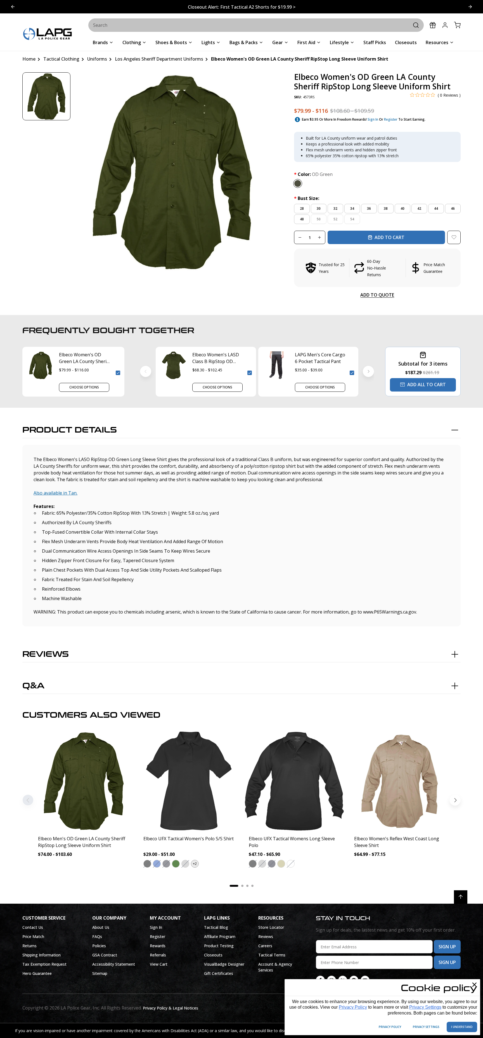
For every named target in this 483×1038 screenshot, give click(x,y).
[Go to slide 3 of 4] (13, 7)
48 (302, 219)
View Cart (158, 964)
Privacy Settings (425, 1007)
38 (386, 208)
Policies (99, 945)
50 (319, 219)
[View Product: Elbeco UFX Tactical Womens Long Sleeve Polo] (294, 781)
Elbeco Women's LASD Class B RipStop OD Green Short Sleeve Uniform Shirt (215, 358)
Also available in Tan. (55, 493)
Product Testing (219, 945)
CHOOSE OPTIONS (84, 387)
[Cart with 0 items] (457, 25)
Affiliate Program (219, 936)
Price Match (33, 936)
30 (319, 208)
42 (419, 208)
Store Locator (271, 927)
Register (390, 119)
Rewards (157, 945)
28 (302, 208)
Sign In (373, 119)
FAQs (97, 936)
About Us (100, 927)
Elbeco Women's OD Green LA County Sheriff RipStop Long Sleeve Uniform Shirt (84, 358)
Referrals (158, 955)
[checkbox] (118, 373)
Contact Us (32, 927)
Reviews (45, 654)
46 (453, 208)
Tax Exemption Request (44, 964)
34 (352, 208)
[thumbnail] (46, 96)
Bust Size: (306, 198)
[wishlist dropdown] (454, 237)
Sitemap (99, 973)
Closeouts (213, 955)
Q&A (33, 686)
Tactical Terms (271, 955)
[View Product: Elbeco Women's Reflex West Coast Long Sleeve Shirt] (399, 781)
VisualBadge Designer (224, 964)
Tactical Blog (216, 927)
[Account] (445, 25)
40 (402, 208)
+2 (195, 863)
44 (436, 208)
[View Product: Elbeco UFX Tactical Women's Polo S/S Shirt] (189, 781)
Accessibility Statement (113, 964)
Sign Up (447, 947)
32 (335, 208)
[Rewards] (432, 25)
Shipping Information (41, 955)
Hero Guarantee (37, 973)
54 (352, 219)
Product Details (69, 430)
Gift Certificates (218, 973)
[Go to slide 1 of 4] (470, 7)
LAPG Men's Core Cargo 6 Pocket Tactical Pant (320, 358)
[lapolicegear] (47, 34)
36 (369, 208)
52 (335, 219)
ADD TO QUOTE (377, 295)
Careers (265, 945)
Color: (313, 174)
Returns (29, 945)
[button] (377, 267)
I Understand (462, 1027)
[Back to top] (460, 897)
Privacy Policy (353, 1007)
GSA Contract (104, 955)
